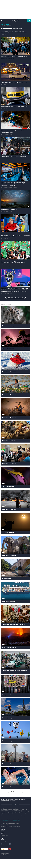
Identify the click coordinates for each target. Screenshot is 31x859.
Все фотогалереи (15, 791)
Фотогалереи (5, 24)
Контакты (3, 799)
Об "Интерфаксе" (10, 799)
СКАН (2, 838)
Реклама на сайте (5, 800)
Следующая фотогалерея (14, 297)
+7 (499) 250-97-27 (16, 820)
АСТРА (2, 833)
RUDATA (2, 839)
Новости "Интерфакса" (5, 837)
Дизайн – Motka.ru (5, 854)
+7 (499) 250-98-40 (6, 820)
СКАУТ (2, 830)
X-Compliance (3, 829)
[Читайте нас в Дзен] (2, 844)
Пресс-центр (17, 799)
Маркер (2, 832)
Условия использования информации (9, 851)
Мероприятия (12, 800)
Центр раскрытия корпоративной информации (10, 841)
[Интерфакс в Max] (11, 844)
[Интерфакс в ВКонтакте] (7, 844)
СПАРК (2, 828)
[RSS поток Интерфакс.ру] (9, 844)
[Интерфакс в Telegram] (4, 844)
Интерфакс (15, 20)
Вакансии (23, 799)
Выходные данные (5, 853)
